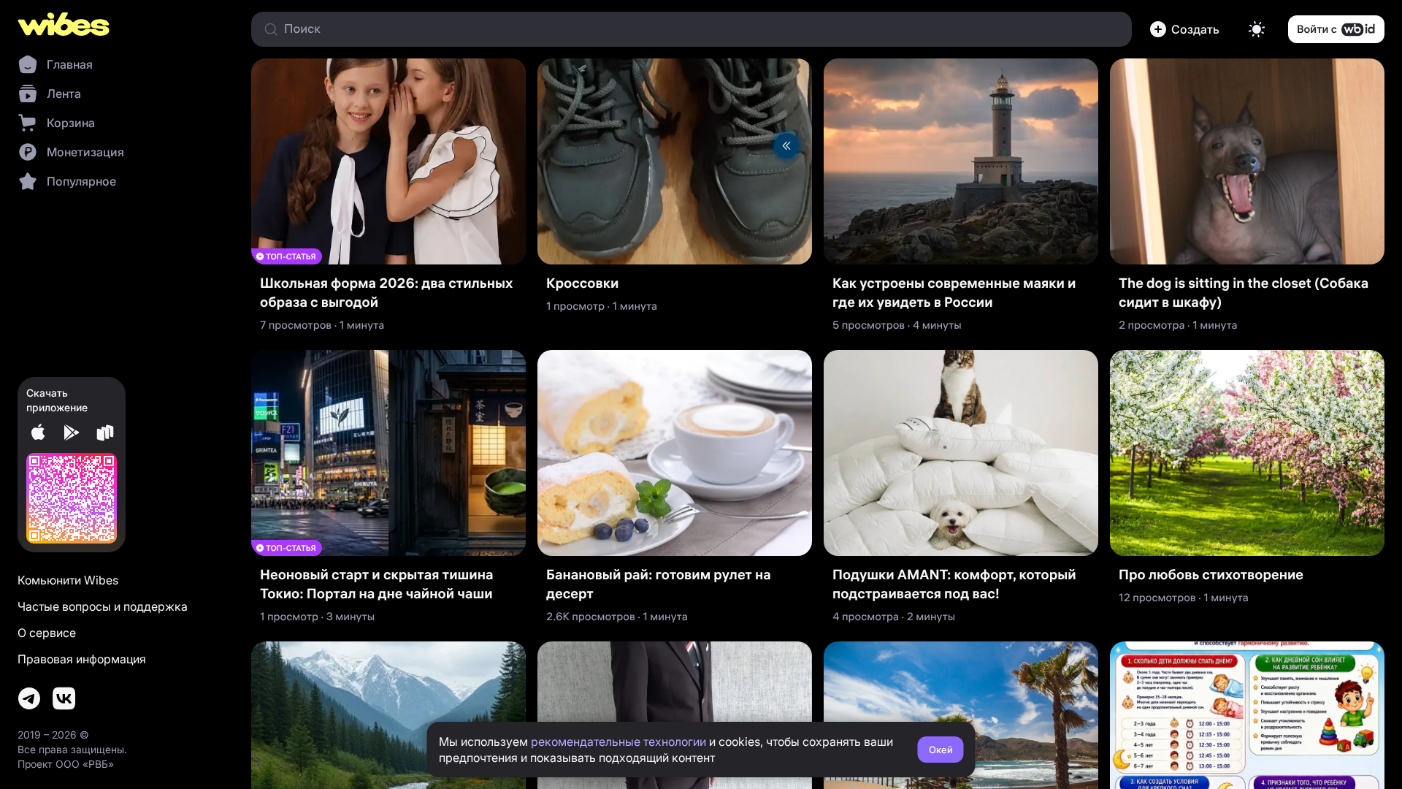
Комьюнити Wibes (68, 580)
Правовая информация (82, 659)
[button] (1187, 29)
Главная (70, 64)
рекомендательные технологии (618, 741)
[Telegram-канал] (29, 698)
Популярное (81, 181)
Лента (64, 93)
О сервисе (47, 632)
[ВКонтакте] (64, 698)
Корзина (71, 122)
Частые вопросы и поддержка (103, 606)
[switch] (1257, 29)
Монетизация (85, 152)
